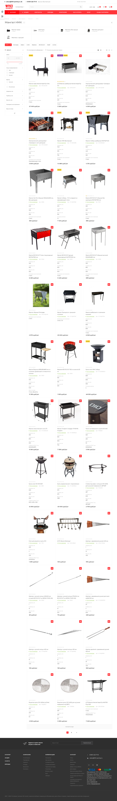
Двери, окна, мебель (75, 766)
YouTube (93, 765)
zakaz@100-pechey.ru (13, 1)
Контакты (25, 769)
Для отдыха (73, 769)
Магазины (48, 757)
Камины (72, 764)
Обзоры (47, 775)
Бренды (7, 764)
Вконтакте (89, 765)
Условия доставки (50, 764)
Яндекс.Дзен (97, 765)
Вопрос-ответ (49, 771)
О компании (26, 757)
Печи (71, 757)
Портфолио (26, 760)
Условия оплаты (49, 762)
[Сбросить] (14, 113)
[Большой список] (101, 50)
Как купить (48, 760)
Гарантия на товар (50, 766)
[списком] (109, 50)
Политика (48, 769)
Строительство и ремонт (76, 785)
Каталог (8, 754)
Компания (27, 754)
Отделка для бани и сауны (77, 773)
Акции (7, 757)
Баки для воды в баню (76, 771)
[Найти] (81, 7)
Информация (50, 754)
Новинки (72, 783)
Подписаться (87, 742)
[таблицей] (112, 50)
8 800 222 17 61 (32, 1)
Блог (46, 773)
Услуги (7, 761)
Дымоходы (73, 762)
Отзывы (25, 764)
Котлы (71, 760)
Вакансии (26, 766)
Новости (25, 762)
